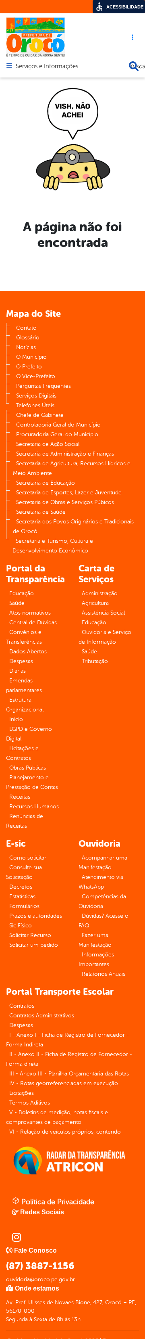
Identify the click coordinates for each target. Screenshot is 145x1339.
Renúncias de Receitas (24, 821)
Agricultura (95, 603)
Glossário (27, 338)
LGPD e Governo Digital (29, 734)
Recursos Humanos (34, 806)
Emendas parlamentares (24, 685)
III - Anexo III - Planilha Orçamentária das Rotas (69, 1074)
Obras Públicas (27, 768)
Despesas (21, 661)
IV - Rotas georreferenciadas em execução (63, 1083)
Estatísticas (22, 896)
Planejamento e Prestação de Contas (32, 782)
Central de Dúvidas (33, 622)
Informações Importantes (96, 959)
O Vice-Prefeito (35, 376)
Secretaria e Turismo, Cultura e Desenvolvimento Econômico (52, 546)
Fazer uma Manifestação (95, 940)
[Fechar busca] (134, 66)
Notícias (26, 347)
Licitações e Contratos (22, 753)
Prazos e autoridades (35, 916)
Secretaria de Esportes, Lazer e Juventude (69, 493)
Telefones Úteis (35, 405)
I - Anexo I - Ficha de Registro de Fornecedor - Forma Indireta (67, 1040)
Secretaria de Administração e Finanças (65, 454)
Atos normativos (30, 613)
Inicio (16, 719)
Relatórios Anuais (103, 974)
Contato (26, 328)
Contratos (21, 1006)
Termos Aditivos (29, 1103)
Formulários (24, 906)
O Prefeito (29, 367)
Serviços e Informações (47, 66)
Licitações (21, 1093)
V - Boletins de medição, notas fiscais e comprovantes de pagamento (57, 1117)
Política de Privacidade (56, 1202)
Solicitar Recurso (30, 935)
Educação (21, 593)
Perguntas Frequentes (43, 386)
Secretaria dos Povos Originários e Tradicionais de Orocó (73, 526)
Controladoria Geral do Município (58, 425)
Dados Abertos (28, 652)
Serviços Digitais (36, 396)
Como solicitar (27, 858)
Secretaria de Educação (45, 483)
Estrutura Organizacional (25, 705)
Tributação (95, 661)
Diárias (17, 671)
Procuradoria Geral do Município (57, 434)
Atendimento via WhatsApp (101, 882)
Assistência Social (103, 613)
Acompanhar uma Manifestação (103, 862)
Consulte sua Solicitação (24, 872)
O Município (31, 357)
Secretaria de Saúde (41, 512)
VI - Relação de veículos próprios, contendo (65, 1132)
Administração (100, 593)
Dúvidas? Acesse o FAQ (103, 921)
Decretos (20, 887)
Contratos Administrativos (41, 1016)
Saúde (17, 603)
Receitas (19, 797)
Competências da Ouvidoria (102, 901)
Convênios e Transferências (24, 637)
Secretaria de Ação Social (47, 444)
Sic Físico (20, 926)
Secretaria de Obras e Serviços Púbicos (65, 502)
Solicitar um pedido (33, 945)
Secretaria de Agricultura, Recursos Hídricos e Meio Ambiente (71, 468)
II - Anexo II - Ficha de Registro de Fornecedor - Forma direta (69, 1059)
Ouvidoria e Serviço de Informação (105, 637)
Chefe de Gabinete (40, 415)
